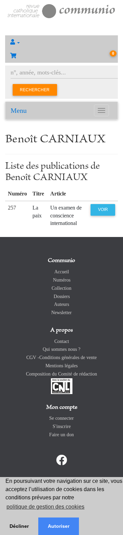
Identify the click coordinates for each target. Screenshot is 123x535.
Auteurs (61, 304)
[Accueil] (61, 10)
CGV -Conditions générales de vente (61, 357)
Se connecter (61, 418)
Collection (61, 288)
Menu (19, 110)
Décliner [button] (19, 526)
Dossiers (62, 296)
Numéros (61, 280)
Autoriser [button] (58, 526)
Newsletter (61, 312)
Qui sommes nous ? (61, 349)
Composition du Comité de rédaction (61, 374)
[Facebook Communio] (61, 460)
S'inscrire (62, 426)
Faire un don (61, 434)
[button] (61, 42)
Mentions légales (61, 365)
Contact (61, 341)
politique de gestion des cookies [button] (45, 507)
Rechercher (35, 89)
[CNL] (61, 385)
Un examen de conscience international (66, 215)
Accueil (61, 271)
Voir (103, 209)
